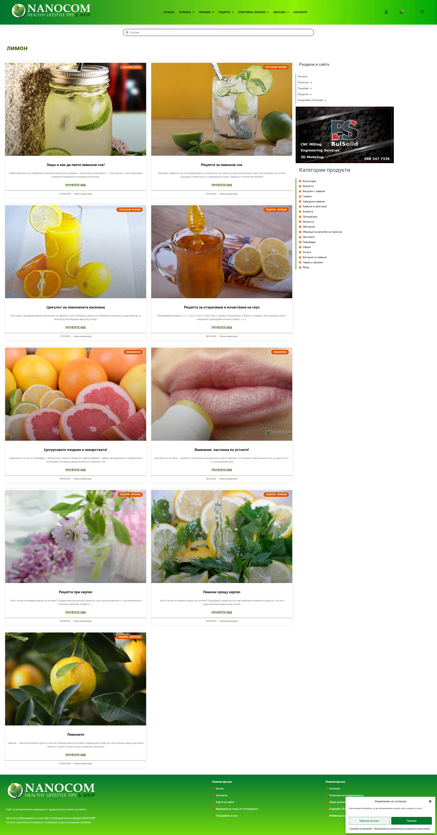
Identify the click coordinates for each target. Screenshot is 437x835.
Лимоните (75, 734)
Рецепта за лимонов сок (221, 165)
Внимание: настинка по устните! (222, 450)
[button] (430, 801)
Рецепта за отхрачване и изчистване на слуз (222, 307)
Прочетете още (75, 184)
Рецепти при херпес (76, 592)
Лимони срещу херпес (222, 592)
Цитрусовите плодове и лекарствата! (75, 450)
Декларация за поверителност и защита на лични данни (402, 828)
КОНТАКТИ (300, 12)
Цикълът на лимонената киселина (76, 307)
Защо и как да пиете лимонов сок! (76, 165)
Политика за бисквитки (360, 828)
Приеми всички (369, 820)
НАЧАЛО (169, 12)
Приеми (412, 820)
